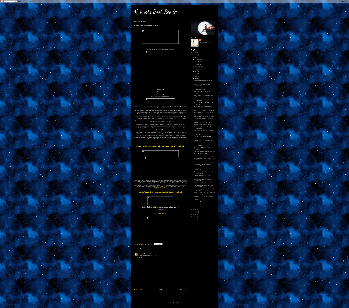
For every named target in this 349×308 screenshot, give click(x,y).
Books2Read (165, 146)
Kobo (149, 146)
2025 (194, 55)
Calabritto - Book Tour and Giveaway (203, 162)
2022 (194, 209)
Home (161, 289)
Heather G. (204, 40)
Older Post (183, 289)
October (197, 64)
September (198, 66)
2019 (194, 216)
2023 (194, 207)
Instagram (158, 192)
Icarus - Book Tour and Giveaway (202, 153)
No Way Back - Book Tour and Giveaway (204, 183)
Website (141, 192)
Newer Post (138, 289)
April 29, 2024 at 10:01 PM (153, 253)
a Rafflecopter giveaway (160, 213)
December (197, 59)
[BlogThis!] (156, 244)
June (196, 73)
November (197, 61)
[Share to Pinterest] (162, 244)
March (196, 199)
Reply (140, 257)
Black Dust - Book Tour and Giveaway (203, 196)
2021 (194, 212)
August (196, 69)
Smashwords (156, 146)
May (196, 76)
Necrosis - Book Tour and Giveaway (203, 124)
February (197, 201)
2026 (194, 52)
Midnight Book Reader (156, 11)
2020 (194, 214)
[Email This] (155, 244)
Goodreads (181, 146)
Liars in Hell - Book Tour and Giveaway (204, 110)
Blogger (181, 302)
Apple (145, 146)
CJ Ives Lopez (142, 253)
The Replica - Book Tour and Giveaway (204, 130)
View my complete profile (205, 42)
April (196, 78)
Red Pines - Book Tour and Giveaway (203, 156)
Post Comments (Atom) (146, 293)
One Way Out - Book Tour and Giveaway (204, 151)
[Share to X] (158, 244)
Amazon (139, 146)
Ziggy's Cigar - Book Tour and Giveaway (204, 116)
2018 (194, 219)
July (196, 71)
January (197, 204)
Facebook (148, 192)
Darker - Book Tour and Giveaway (202, 122)
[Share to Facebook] (160, 244)
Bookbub (173, 146)
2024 (194, 57)
